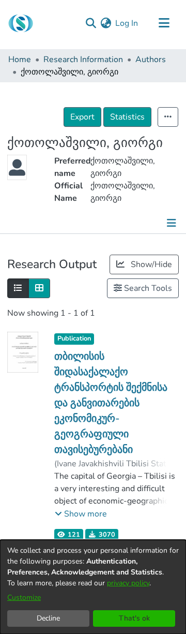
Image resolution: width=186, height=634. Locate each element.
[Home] (21, 23)
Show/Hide (150, 264)
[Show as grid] (39, 288)
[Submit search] (90, 23)
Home (19, 59)
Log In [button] (127, 23)
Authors (150, 59)
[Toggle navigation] (163, 23)
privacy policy (128, 583)
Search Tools (147, 288)
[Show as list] (18, 288)
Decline (48, 618)
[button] (80, 514)
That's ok (134, 618)
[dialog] (93, 587)
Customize (24, 597)
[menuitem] (105, 23)
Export (82, 117)
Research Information (83, 59)
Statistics (127, 117)
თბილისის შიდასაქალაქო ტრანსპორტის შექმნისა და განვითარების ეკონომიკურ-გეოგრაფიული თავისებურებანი (110, 402)
